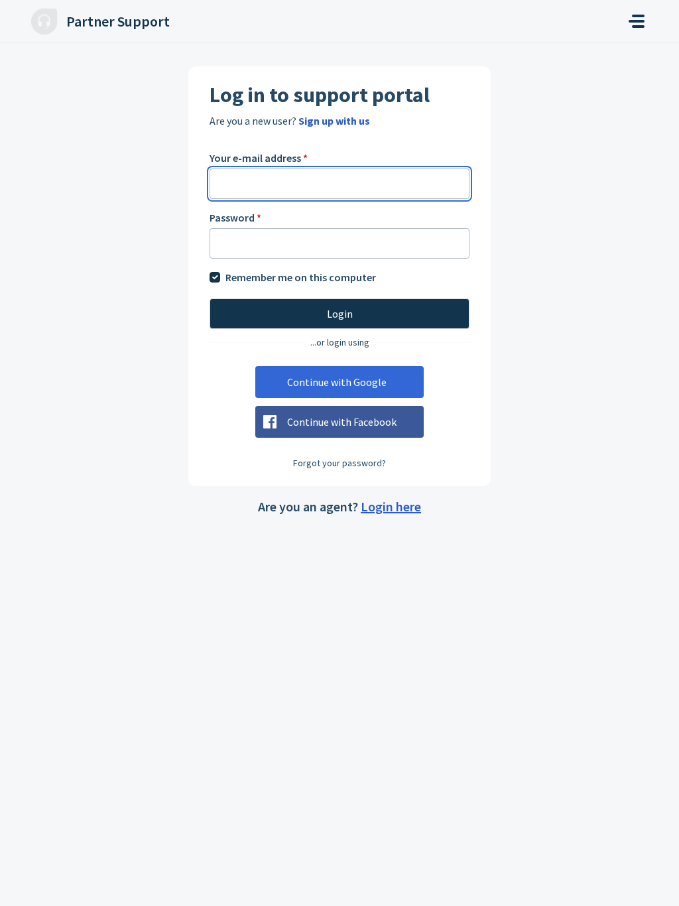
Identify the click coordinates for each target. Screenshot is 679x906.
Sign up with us (334, 120)
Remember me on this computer (300, 277)
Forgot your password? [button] (339, 463)
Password (235, 217)
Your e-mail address (259, 157)
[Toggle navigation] (636, 21)
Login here (391, 506)
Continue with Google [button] (337, 382)
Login (340, 313)
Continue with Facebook (342, 421)
